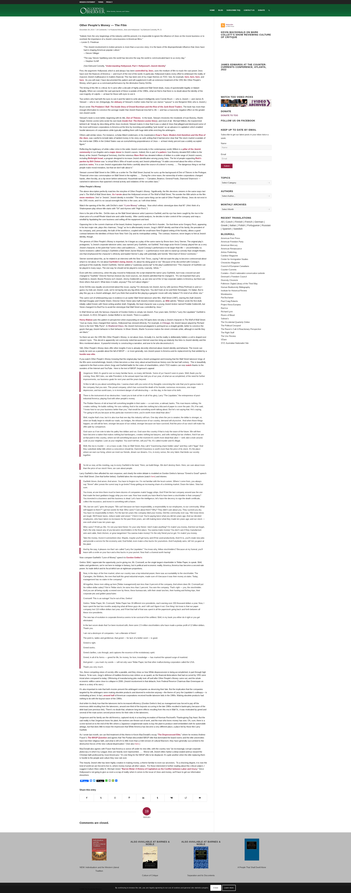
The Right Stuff (227, 332)
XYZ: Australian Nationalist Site (235, 343)
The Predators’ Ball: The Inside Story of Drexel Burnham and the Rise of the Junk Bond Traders (136, 107)
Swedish (238, 228)
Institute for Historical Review (234, 290)
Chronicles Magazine (230, 262)
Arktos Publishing (229, 252)
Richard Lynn (227, 311)
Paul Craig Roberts (229, 301)
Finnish (239, 221)
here (187, 77)
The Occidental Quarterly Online (235, 322)
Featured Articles (116, 30)
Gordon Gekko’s (134, 557)
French (248, 221)
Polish (241, 225)
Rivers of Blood (228, 315)
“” (131, 205)
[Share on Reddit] (186, 798)
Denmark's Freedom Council (234, 276)
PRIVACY (109, 2)
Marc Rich (139, 155)
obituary (118, 102)
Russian (266, 225)
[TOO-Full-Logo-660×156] (105, 10)
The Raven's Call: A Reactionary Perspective (241, 329)
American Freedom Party (232, 241)
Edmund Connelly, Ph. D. (152, 30)
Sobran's (225, 318)
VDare (224, 339)
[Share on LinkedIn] (143, 798)
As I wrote (117, 194)
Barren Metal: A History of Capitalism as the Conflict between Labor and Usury (159, 769)
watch (189, 365)
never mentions (87, 197)
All (222, 221)
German (258, 221)
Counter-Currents (229, 269)
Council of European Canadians (235, 266)
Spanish (226, 228)
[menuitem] (88, 2)
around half (108, 695)
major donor (115, 152)
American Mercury (229, 245)
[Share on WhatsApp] (115, 798)
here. (137, 744)
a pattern (162, 152)
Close (215, 888)
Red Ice (224, 308)
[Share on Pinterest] (129, 798)
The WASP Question (97, 737)
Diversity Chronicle (229, 280)
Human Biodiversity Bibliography (235, 287)
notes (91, 164)
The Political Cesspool (231, 325)
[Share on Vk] (172, 798)
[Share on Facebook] (87, 798)
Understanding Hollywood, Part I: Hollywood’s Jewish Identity (135, 66)
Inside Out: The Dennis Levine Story (139, 121)
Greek (224, 225)
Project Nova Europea (231, 304)
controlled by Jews (144, 71)
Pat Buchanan (227, 297)
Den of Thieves (133, 118)
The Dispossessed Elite (169, 734)
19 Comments (101, 30)
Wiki (167, 301)
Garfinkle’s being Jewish (121, 262)
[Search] (269, 10)
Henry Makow (86, 320)
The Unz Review (228, 336)
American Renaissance (231, 248)
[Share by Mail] (200, 798)
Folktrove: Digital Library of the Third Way (239, 283)
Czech (229, 221)
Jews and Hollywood (131, 30)
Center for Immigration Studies (234, 259)
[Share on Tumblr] (158, 798)
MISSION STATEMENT (87, 2)
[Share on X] (101, 798)
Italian (233, 225)
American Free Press (230, 238)
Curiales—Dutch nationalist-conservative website (243, 273)
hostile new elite (87, 354)
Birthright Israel (95, 158)
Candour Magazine (229, 255)
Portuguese (253, 225)
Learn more (229, 888)
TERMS (100, 2)
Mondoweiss (226, 294)
